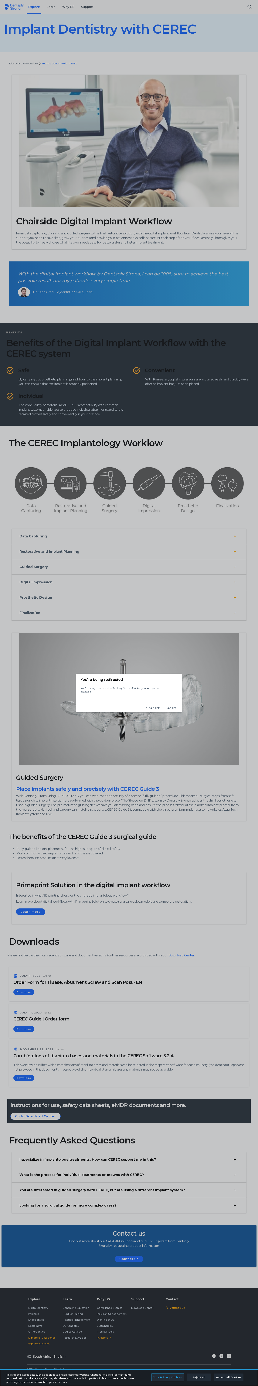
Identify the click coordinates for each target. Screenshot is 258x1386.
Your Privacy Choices (167, 1377)
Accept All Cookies (228, 1377)
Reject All (199, 1377)
